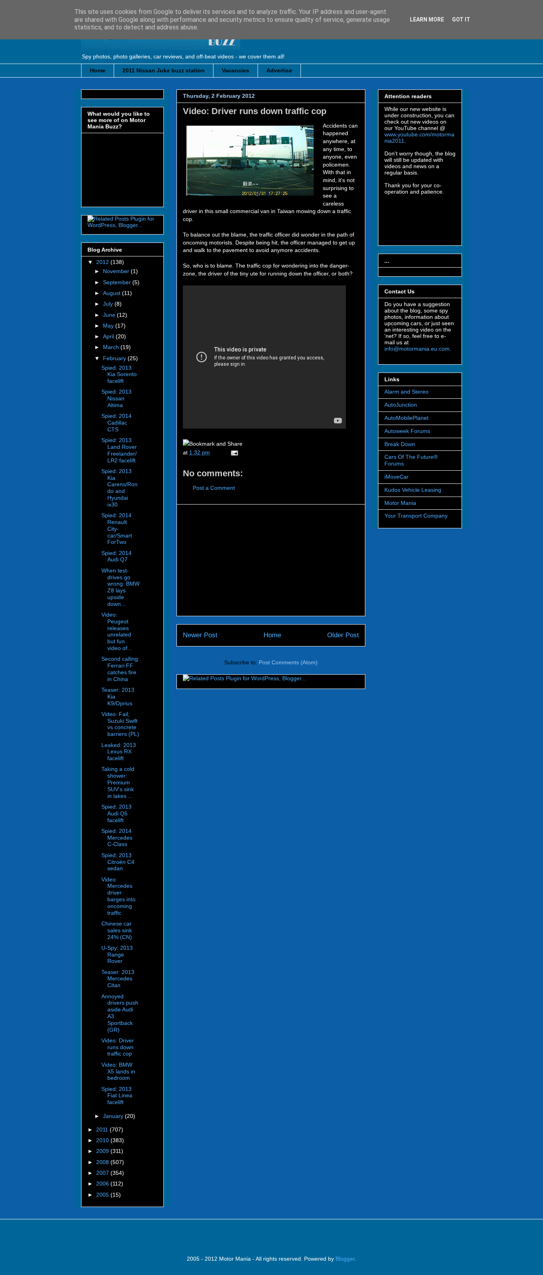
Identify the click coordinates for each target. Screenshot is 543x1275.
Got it (461, 19)
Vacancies (235, 70)
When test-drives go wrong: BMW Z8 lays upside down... (120, 587)
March (111, 347)
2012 (103, 262)
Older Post (343, 635)
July (108, 304)
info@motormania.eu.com (417, 348)
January (114, 1116)
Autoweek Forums (407, 431)
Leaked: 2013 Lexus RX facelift (118, 752)
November (117, 271)
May (109, 325)
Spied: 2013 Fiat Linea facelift (116, 1096)
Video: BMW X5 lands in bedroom (118, 1071)
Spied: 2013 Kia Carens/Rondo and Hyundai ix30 (119, 488)
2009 (103, 1151)
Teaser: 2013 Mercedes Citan (117, 979)
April (109, 336)
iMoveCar (396, 477)
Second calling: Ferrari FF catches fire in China (120, 669)
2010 (103, 1140)
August (112, 293)
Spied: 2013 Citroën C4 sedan (117, 862)
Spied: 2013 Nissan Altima (116, 398)
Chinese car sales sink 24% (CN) (116, 930)
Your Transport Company (416, 515)
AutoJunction (400, 405)
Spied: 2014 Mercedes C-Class (116, 838)
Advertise (279, 70)
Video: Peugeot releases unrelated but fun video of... (116, 631)
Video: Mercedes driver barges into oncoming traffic (118, 896)
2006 (103, 1183)
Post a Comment (214, 488)
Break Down (399, 444)
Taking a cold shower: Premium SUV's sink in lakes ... (117, 782)
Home (97, 70)
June (110, 315)
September (117, 282)
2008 (103, 1162)
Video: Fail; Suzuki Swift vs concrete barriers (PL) (120, 724)
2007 (103, 1173)
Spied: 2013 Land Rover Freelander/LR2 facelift (119, 450)
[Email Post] (233, 452)
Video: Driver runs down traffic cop (254, 111)
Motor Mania (400, 503)
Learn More (427, 19)
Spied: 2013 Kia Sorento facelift (119, 374)
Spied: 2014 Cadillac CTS (116, 423)
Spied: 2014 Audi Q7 (116, 556)
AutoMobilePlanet (406, 418)
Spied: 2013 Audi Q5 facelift (116, 813)
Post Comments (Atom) (288, 662)
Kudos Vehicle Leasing (412, 490)
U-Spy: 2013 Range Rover (117, 954)
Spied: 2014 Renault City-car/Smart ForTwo (116, 528)
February (115, 358)
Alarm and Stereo (406, 391)
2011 (103, 1129)
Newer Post (200, 635)
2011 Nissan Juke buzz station (163, 70)
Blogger (345, 1259)
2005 (103, 1195)
